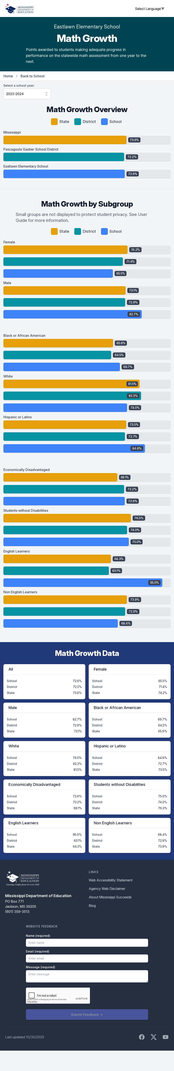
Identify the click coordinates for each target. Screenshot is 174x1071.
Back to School (33, 76)
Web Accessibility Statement (110, 880)
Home (8, 76)
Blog (92, 905)
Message (40, 967)
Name (38, 935)
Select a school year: (19, 85)
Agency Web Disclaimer (107, 888)
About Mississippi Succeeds (110, 897)
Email (37, 951)
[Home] (19, 8)
